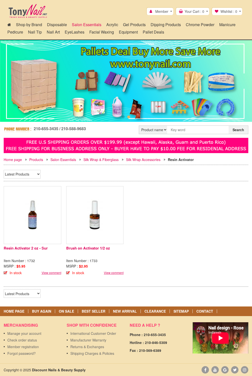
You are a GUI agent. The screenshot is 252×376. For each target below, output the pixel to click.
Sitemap (181, 311)
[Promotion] (126, 144)
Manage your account (24, 333)
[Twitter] (234, 370)
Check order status (22, 340)
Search (238, 129)
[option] (126, 81)
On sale (66, 311)
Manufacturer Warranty (88, 340)
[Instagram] (244, 370)
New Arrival (125, 311)
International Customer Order (93, 333)
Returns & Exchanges (87, 346)
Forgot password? (21, 353)
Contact (204, 311)
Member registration (23, 346)
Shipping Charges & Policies (92, 353)
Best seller (93, 311)
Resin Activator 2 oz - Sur (26, 248)
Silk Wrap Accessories (143, 159)
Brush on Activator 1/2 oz (88, 248)
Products (36, 159)
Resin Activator (181, 159)
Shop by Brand (29, 24)
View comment (51, 272)
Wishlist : (228, 11)
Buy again (41, 311)
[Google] (225, 370)
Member (161, 11)
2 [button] (128, 116)
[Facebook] (205, 370)
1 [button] (123, 116)
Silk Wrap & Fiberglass (101, 159)
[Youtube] (215, 370)
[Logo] (27, 11)
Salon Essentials (63, 159)
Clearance (155, 311)
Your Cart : (194, 11)
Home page (13, 159)
